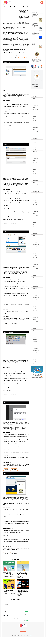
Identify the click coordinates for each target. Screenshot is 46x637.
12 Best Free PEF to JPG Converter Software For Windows (9, 573)
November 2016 (35, 293)
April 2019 (35, 228)
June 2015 (34, 330)
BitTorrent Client (21, 57)
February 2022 (35, 153)
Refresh (16, 618)
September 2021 (36, 164)
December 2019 (35, 211)
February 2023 (35, 127)
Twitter (23, 631)
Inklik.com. (31, 635)
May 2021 (34, 173)
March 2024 (35, 98)
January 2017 (35, 288)
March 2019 (35, 231)
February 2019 (35, 233)
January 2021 (35, 182)
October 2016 (35, 295)
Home (9, 629)
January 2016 (35, 315)
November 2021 (35, 160)
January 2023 (35, 129)
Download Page (14, 136)
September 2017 (36, 270)
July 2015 (34, 328)
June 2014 (34, 357)
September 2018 (36, 244)
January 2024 (35, 103)
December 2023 (35, 105)
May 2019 (34, 226)
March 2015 (35, 337)
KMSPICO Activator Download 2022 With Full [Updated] (22, 592)
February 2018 (35, 259)
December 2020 (35, 184)
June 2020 (34, 198)
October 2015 (35, 321)
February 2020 (35, 206)
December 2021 (35, 158)
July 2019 (34, 222)
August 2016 (35, 299)
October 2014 (35, 348)
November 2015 (35, 319)
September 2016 (36, 297)
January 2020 (35, 209)
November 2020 (35, 186)
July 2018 (34, 248)
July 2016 (34, 301)
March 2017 (35, 284)
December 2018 (35, 237)
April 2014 (35, 361)
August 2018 (35, 246)
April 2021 (35, 175)
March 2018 (35, 257)
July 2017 (34, 275)
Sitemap (36, 629)
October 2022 (35, 136)
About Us (31, 629)
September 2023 (36, 111)
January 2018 (35, 262)
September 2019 (36, 217)
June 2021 (34, 171)
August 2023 (35, 114)
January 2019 (35, 235)
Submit (27, 611)
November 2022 (35, 133)
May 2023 (34, 120)
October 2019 (35, 215)
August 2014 (35, 352)
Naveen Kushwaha (6, 576)
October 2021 (35, 162)
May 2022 (34, 147)
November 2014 (35, 346)
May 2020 (34, 200)
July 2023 (34, 116)
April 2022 (35, 149)
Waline (27, 620)
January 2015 (35, 341)
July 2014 (34, 354)
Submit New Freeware (16, 629)
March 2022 (35, 151)
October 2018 (35, 242)
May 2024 (34, 94)
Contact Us (25, 629)
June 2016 (34, 304)
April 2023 (35, 122)
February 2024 (35, 100)
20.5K (32, 67)
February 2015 (35, 339)
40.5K (35, 67)
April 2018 (35, 255)
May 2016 (34, 306)
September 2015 (36, 323)
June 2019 (34, 224)
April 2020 (35, 202)
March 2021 (35, 178)
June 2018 (34, 251)
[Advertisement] (27, 2)
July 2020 (34, 195)
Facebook (21, 631)
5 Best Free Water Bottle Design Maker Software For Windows (23, 573)
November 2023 (35, 107)
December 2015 (35, 317)
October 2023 (35, 109)
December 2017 (35, 264)
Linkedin (25, 631)
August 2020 (35, 193)
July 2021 (34, 169)
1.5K (38, 67)
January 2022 (35, 156)
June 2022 (34, 145)
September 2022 (36, 138)
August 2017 (35, 273)
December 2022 (35, 131)
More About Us (36, 86)
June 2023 (34, 118)
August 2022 (35, 140)
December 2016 (35, 290)
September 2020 (36, 191)
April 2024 (35, 96)
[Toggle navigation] (41, 2)
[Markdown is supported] (4, 611)
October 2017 (35, 268)
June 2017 (34, 277)
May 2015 (34, 332)
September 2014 (36, 350)
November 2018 (35, 240)
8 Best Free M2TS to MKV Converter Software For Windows (9, 592)
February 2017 (35, 286)
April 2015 (35, 335)
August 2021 (35, 167)
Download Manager (15, 58)
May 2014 (34, 359)
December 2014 (35, 343)
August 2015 (35, 326)
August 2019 (35, 220)
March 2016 (35, 310)
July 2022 (34, 142)
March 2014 (35, 363)
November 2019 (35, 213)
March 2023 (35, 125)
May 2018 (34, 253)
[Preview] (5, 611)
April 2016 (35, 308)
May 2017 (34, 279)
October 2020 (35, 189)
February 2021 (35, 180)
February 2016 (35, 312)
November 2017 (35, 266)
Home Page (6, 136)
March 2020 (35, 204)
